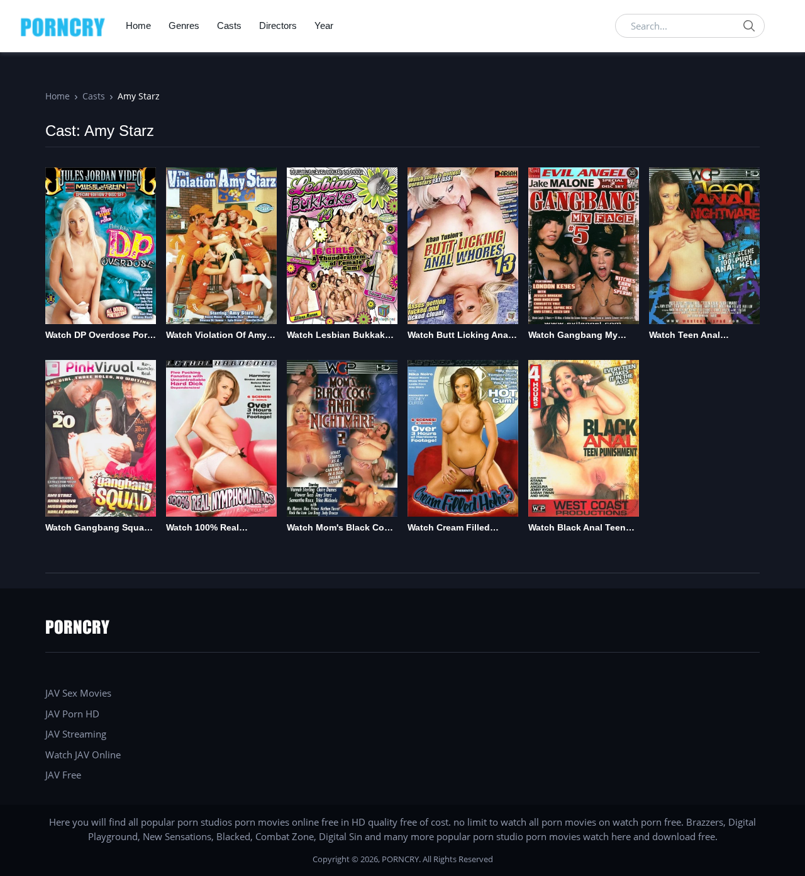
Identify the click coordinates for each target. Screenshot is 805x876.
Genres (184, 25)
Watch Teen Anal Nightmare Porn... (686, 336)
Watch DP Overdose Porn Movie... (99, 336)
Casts (229, 25)
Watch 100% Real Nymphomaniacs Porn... (217, 528)
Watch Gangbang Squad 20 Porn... (97, 528)
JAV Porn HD (72, 713)
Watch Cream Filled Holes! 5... (449, 528)
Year (323, 25)
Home (138, 25)
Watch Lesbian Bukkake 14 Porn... (338, 336)
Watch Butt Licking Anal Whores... (459, 336)
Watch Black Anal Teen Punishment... (577, 528)
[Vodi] (63, 26)
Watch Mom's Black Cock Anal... (340, 528)
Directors (278, 25)
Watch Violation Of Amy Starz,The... (216, 336)
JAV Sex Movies (78, 693)
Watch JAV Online (83, 754)
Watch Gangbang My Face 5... (573, 336)
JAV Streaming (75, 733)
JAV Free (63, 774)
